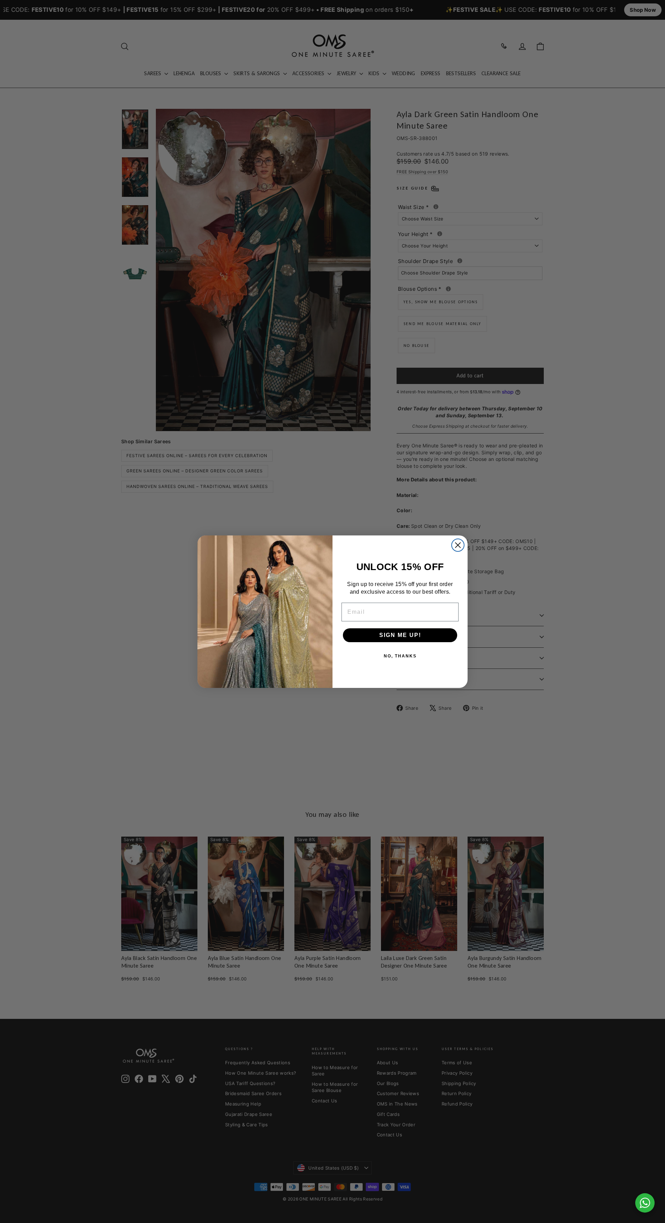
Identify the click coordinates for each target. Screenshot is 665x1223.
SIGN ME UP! (400, 635)
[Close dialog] (458, 545)
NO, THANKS (400, 656)
